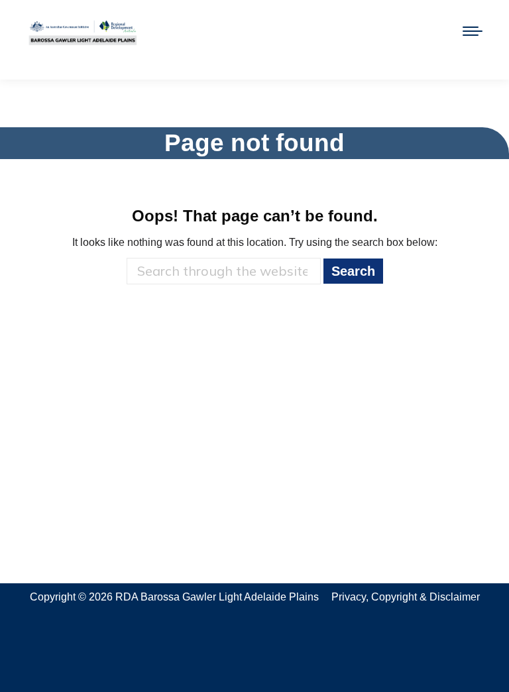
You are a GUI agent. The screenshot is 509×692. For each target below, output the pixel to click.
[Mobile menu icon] (472, 31)
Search (353, 271)
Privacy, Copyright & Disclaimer (405, 597)
